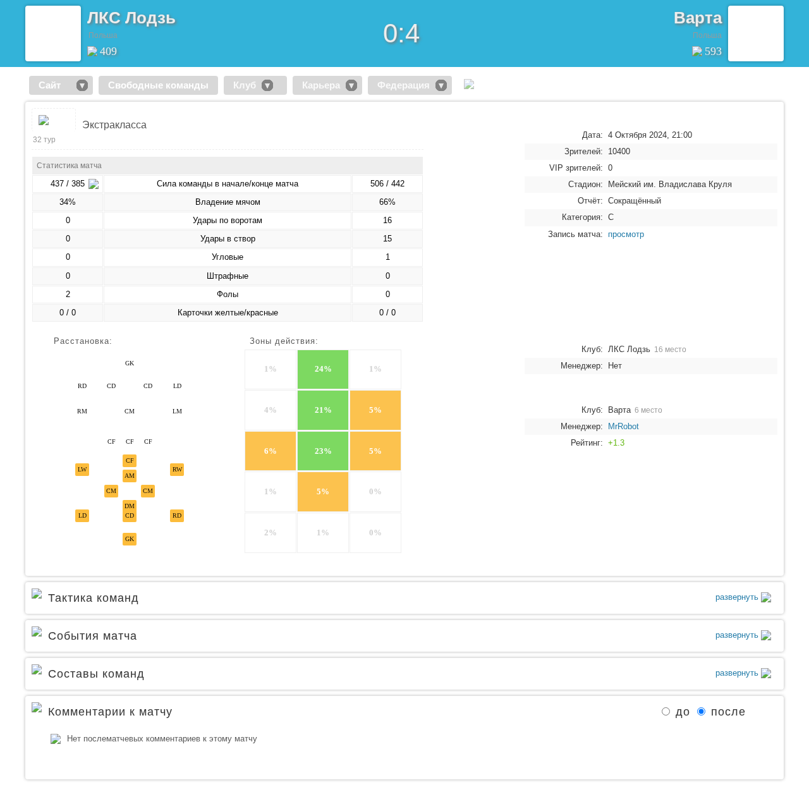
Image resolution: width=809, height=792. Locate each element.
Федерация (403, 85)
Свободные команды (158, 85)
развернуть (738, 597)
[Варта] (756, 33)
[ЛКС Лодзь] (53, 33)
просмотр (626, 234)
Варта (698, 17)
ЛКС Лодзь (131, 17)
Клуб (244, 85)
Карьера (321, 85)
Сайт (55, 85)
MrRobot (623, 426)
